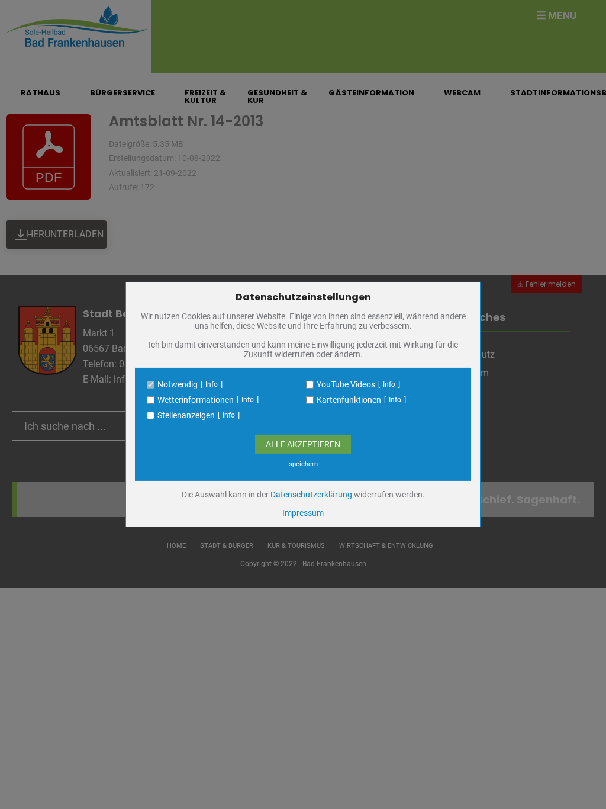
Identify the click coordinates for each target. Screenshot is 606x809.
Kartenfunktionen (349, 399)
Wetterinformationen (195, 399)
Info (211, 384)
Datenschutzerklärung (311, 494)
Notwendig (177, 384)
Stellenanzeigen (186, 415)
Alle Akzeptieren (303, 444)
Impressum (303, 513)
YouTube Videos (346, 384)
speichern (303, 464)
